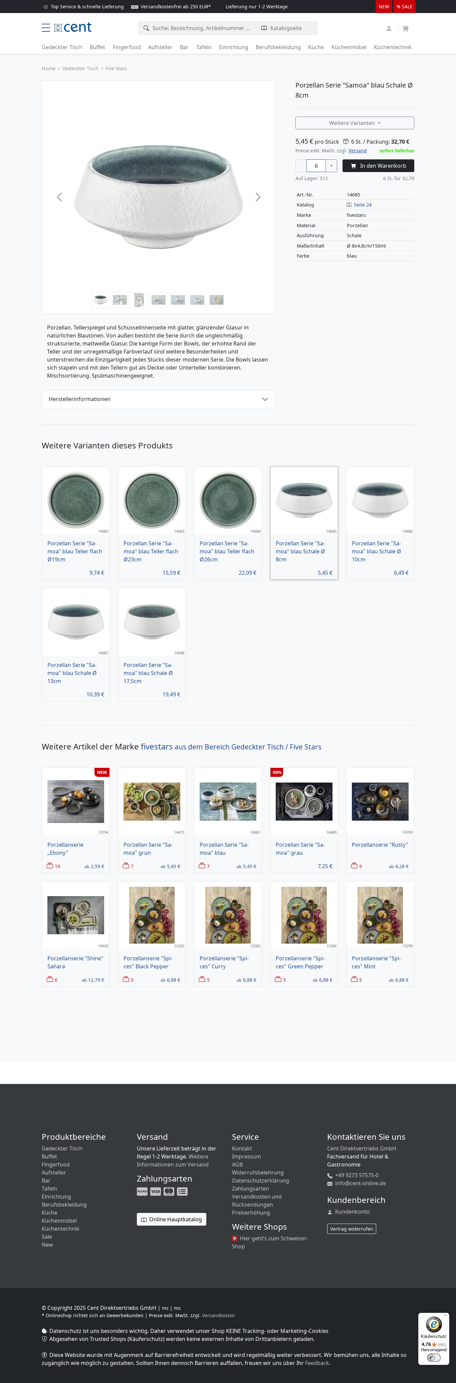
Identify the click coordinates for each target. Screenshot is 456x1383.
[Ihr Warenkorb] (406, 26)
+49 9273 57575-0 (356, 1175)
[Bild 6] (197, 300)
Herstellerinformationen (79, 399)
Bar (184, 47)
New (47, 1244)
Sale (47, 1236)
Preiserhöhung (251, 1212)
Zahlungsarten (250, 1188)
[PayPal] (143, 1191)
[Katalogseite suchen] (264, 28)
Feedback (317, 1363)
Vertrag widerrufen (351, 1229)
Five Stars (116, 68)
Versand (358, 150)
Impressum (246, 1156)
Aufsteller (160, 47)
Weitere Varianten (352, 123)
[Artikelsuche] (146, 28)
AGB (237, 1164)
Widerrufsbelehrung (258, 1172)
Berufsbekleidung (278, 47)
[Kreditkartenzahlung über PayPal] (156, 1191)
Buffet (97, 47)
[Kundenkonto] (390, 27)
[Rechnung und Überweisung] (183, 1191)
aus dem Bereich (231, 746)
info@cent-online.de (360, 1183)
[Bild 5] (178, 300)
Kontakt (242, 1148)
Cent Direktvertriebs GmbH (361, 1148)
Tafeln (204, 47)
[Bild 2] (120, 300)
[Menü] (445, 1317)
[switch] (434, 1358)
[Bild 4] (158, 300)
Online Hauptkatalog (175, 1219)
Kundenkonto (352, 1211)
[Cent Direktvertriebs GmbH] (72, 26)
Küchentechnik (393, 47)
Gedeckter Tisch (62, 47)
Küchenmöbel (349, 47)
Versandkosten (218, 1315)
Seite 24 (363, 204)
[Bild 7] (216, 300)
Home (48, 68)
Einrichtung (233, 47)
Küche (316, 47)
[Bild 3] (139, 300)
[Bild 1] (100, 300)
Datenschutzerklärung (260, 1180)
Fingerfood (127, 47)
